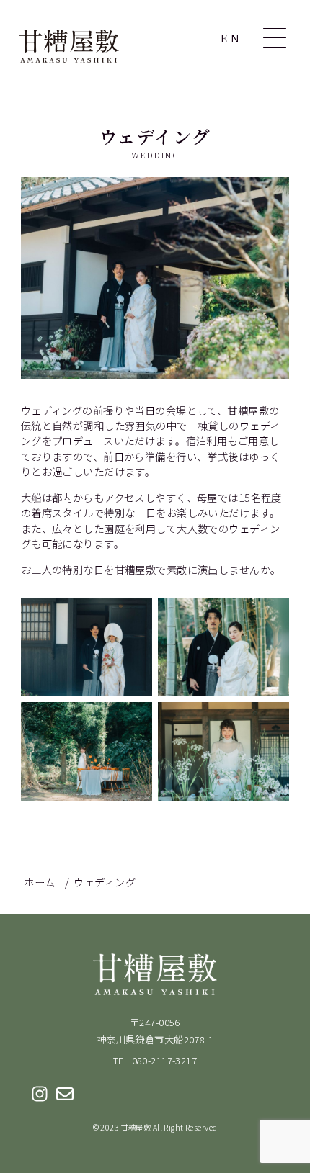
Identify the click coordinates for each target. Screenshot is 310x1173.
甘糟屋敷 (68, 46)
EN (231, 37)
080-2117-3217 (165, 1060)
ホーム (39, 881)
